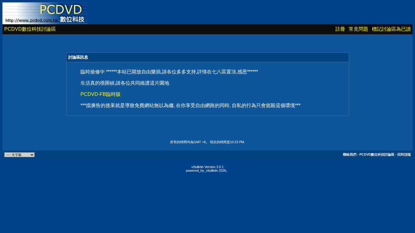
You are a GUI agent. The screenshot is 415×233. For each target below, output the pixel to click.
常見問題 (358, 29)
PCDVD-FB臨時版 (101, 94)
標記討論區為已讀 (391, 29)
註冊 (340, 29)
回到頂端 (404, 154)
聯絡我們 (349, 154)
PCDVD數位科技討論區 (30, 29)
